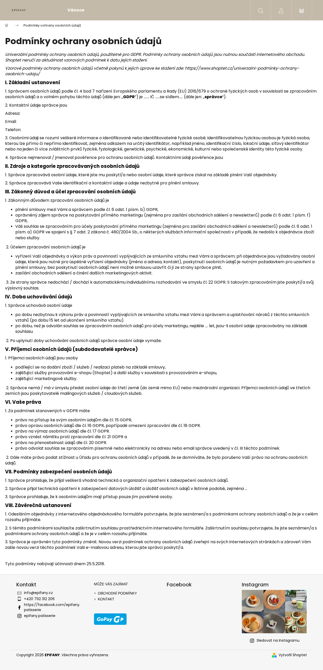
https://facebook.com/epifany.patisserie (52, 607)
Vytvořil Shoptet (293, 655)
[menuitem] (75, 10)
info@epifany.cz (38, 592)
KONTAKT (106, 599)
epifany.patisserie (39, 615)
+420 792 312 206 (39, 598)
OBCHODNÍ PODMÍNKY (117, 593)
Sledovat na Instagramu (278, 640)
